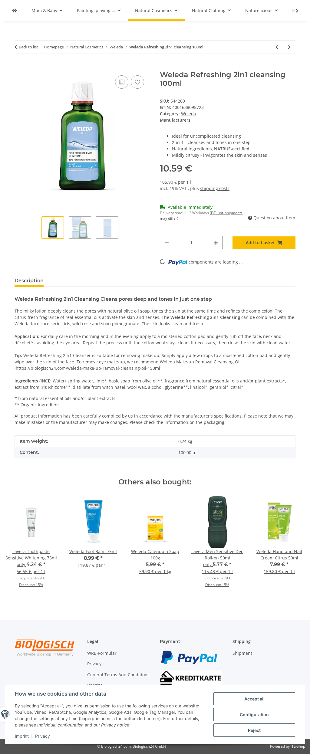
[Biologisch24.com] (14, 10)
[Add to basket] (19, 67)
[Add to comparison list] (121, 82)
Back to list (28, 47)
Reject (254, 730)
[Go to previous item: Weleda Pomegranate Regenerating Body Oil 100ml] (277, 47)
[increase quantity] (216, 242)
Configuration (254, 714)
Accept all (254, 698)
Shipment (242, 653)
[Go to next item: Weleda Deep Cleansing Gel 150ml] (289, 47)
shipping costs (214, 188)
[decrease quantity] (166, 242)
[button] (293, 10)
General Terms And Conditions (118, 674)
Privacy (42, 736)
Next (295, 545)
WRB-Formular (102, 653)
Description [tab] (29, 281)
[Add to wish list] (137, 82)
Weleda (188, 113)
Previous (15, 545)
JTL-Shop (298, 746)
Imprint (22, 736)
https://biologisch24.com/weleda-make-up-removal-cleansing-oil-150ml (88, 368)
